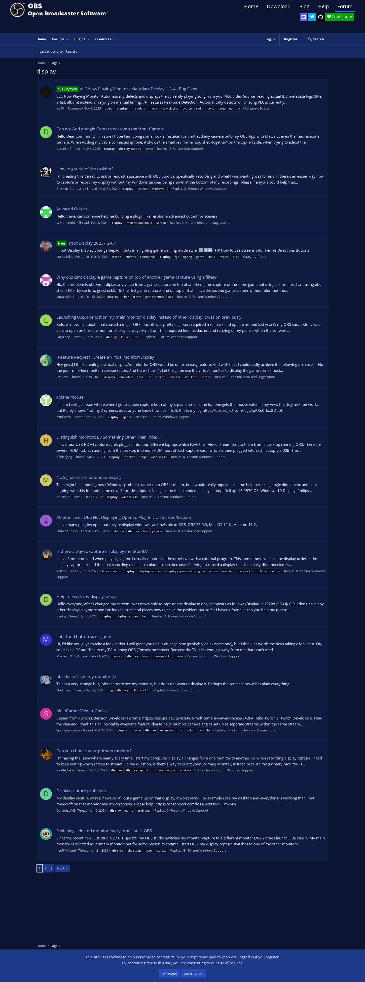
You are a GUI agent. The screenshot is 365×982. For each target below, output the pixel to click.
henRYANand (66, 850)
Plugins (79, 39)
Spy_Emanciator (68, 730)
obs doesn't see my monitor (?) (86, 676)
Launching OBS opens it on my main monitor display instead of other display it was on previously (149, 317)
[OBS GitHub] (320, 17)
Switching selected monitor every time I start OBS (104, 830)
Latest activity (51, 51)
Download (279, 6)
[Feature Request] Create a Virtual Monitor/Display (105, 357)
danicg (61, 616)
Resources (102, 39)
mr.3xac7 (63, 496)
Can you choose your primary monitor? (94, 751)
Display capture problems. (81, 790)
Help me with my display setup (86, 596)
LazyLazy (63, 337)
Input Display (75, 243)
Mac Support (193, 148)
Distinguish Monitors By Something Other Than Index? (108, 437)
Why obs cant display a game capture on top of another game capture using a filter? (136, 277)
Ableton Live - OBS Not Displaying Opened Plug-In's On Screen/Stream (123, 517)
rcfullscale (63, 417)
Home (251, 6)
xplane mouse (70, 397)
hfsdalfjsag (64, 456)
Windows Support (213, 188)
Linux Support (192, 690)
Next (60, 868)
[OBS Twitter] (312, 17)
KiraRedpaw (65, 770)
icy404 (61, 108)
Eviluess (62, 377)
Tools (262, 256)
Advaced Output (72, 209)
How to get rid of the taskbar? (84, 169)
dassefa (62, 148)
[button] (68, 39)
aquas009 (63, 296)
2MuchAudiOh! (67, 531)
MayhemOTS (65, 656)
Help (323, 6)
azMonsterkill (66, 222)
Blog (304, 6)
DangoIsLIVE (65, 810)
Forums (58, 39)
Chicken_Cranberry (70, 188)
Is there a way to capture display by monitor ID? (102, 551)
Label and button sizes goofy (83, 636)
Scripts (264, 108)
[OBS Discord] (303, 17)
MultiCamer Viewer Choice (82, 711)
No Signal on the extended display (89, 477)
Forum (345, 6)
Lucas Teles (64, 256)
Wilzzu (61, 571)
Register (72, 51)
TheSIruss (63, 690)
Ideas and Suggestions (213, 222)
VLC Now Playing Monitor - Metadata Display (111, 89)
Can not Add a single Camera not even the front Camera (110, 129)
